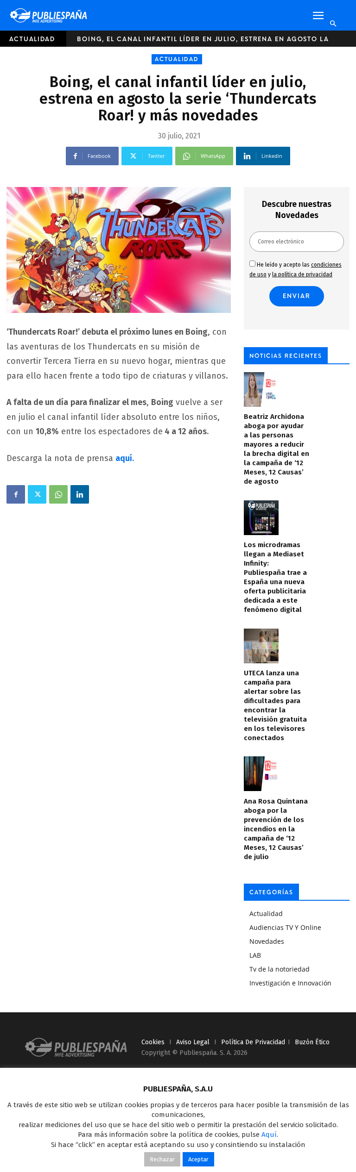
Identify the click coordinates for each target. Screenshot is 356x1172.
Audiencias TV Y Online (285, 927)
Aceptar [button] (198, 1159)
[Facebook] (15, 494)
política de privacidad (253, 1042)
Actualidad (32, 39)
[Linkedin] (79, 494)
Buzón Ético (312, 1042)
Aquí (269, 1134)
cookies (153, 1042)
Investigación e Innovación (290, 983)
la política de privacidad (302, 274)
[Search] (333, 23)
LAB (255, 955)
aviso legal (193, 1042)
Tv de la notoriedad (279, 969)
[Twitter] (37, 494)
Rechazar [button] (162, 1159)
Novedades (266, 941)
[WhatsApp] (58, 494)
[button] (318, 15)
